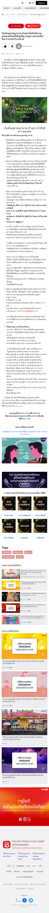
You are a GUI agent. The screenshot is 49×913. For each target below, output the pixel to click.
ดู (13, 866)
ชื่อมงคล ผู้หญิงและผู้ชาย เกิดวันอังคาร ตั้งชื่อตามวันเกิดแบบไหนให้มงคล (24, 700)
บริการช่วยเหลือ (20, 889)
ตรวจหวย (17, 26)
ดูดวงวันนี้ (34, 26)
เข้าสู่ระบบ (41, 3)
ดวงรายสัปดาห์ (30, 8)
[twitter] (31, 900)
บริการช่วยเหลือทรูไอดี (25, 877)
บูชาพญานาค (18, 552)
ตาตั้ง (40, 866)
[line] (18, 900)
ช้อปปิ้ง (8, 871)
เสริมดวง (20, 557)
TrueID (6, 3)
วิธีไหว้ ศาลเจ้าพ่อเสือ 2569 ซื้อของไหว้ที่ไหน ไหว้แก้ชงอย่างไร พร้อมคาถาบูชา (23, 738)
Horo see (26, 419)
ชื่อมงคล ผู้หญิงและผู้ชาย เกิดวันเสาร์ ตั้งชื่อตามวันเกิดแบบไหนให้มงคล (23, 776)
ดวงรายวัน (17, 8)
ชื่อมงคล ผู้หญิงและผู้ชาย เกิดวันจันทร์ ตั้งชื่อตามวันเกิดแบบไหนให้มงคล (23, 662)
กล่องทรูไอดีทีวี (28, 871)
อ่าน (7, 14)
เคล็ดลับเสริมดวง (22, 14)
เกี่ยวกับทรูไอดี (8, 884)
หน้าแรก (6, 8)
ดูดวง (13, 14)
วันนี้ (8, 866)
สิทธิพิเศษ (20, 866)
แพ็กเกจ (17, 871)
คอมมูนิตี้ (39, 871)
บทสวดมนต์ (6, 552)
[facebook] (24, 900)
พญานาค (28, 552)
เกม (33, 866)
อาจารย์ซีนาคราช (8, 557)
